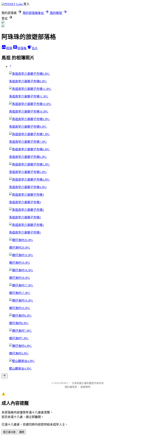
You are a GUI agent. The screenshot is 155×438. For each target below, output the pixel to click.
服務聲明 (85, 386)
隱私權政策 (71, 386)
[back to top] (5, 376)
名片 (35, 48)
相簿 (9, 48)
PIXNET (64, 383)
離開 (21, 432)
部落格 (22, 48)
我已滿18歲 (9, 432)
